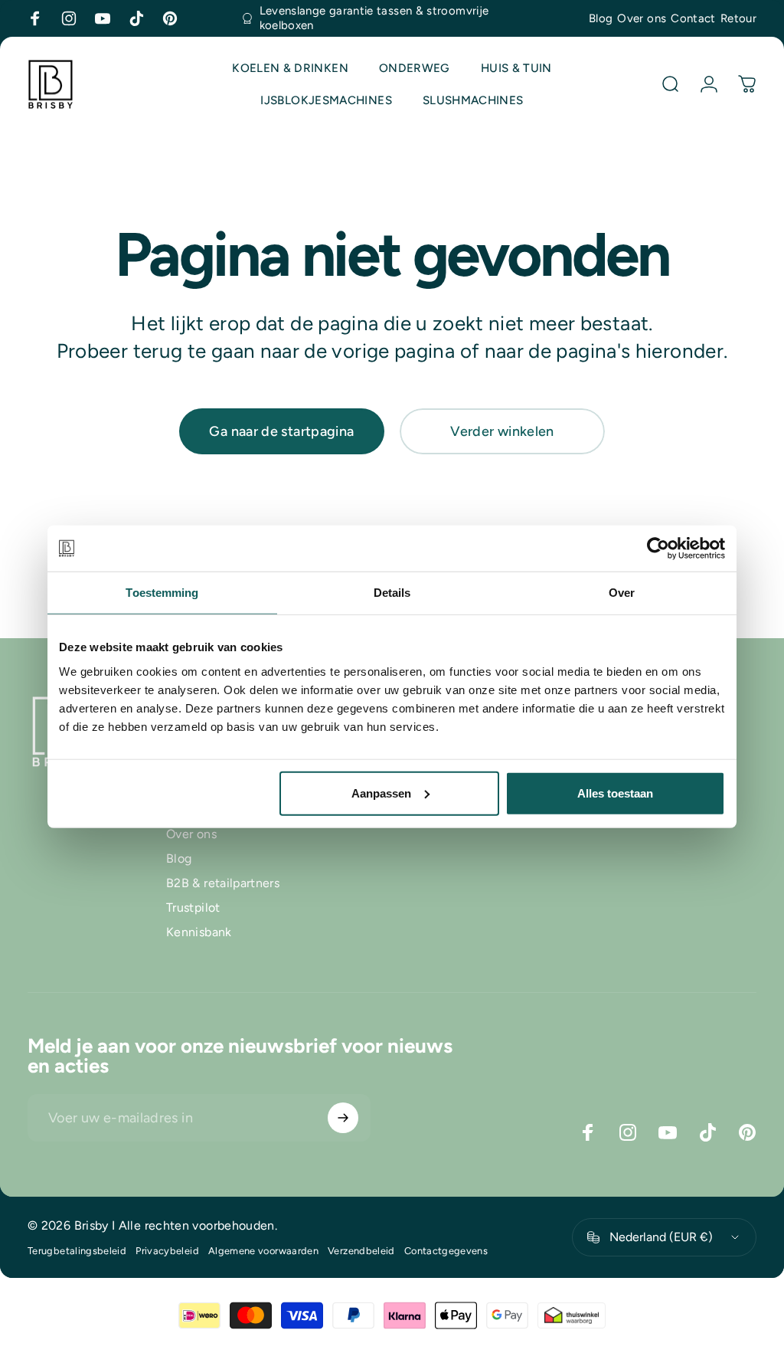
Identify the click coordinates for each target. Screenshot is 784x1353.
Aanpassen (381, 792)
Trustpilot (193, 907)
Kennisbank (199, 932)
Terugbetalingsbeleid (77, 1250)
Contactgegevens (446, 1250)
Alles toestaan (615, 792)
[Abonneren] (343, 1117)
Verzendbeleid (361, 1250)
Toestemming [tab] (162, 592)
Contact (693, 18)
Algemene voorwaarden (263, 1250)
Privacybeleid (167, 1250)
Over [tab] (622, 592)
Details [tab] (392, 592)
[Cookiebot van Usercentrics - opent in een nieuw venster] (658, 548)
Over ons (641, 18)
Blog (600, 18)
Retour (738, 18)
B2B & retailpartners (222, 883)
